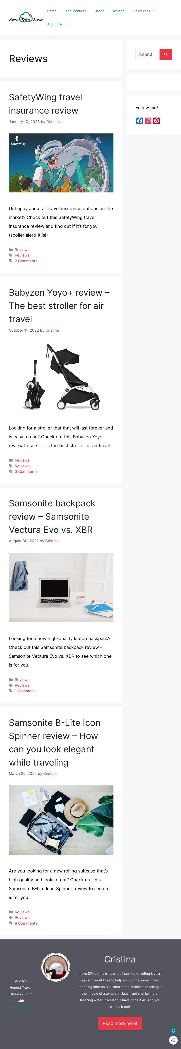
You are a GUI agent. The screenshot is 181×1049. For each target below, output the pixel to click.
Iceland (118, 11)
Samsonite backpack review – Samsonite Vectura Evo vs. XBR (52, 516)
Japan (99, 11)
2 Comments (26, 261)
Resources (141, 11)
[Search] (166, 54)
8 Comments (26, 923)
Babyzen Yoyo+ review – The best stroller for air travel (59, 305)
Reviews (22, 249)
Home (52, 11)
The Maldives (75, 11)
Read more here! (120, 1023)
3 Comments (26, 471)
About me (54, 24)
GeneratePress (20, 1007)
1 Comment (25, 691)
